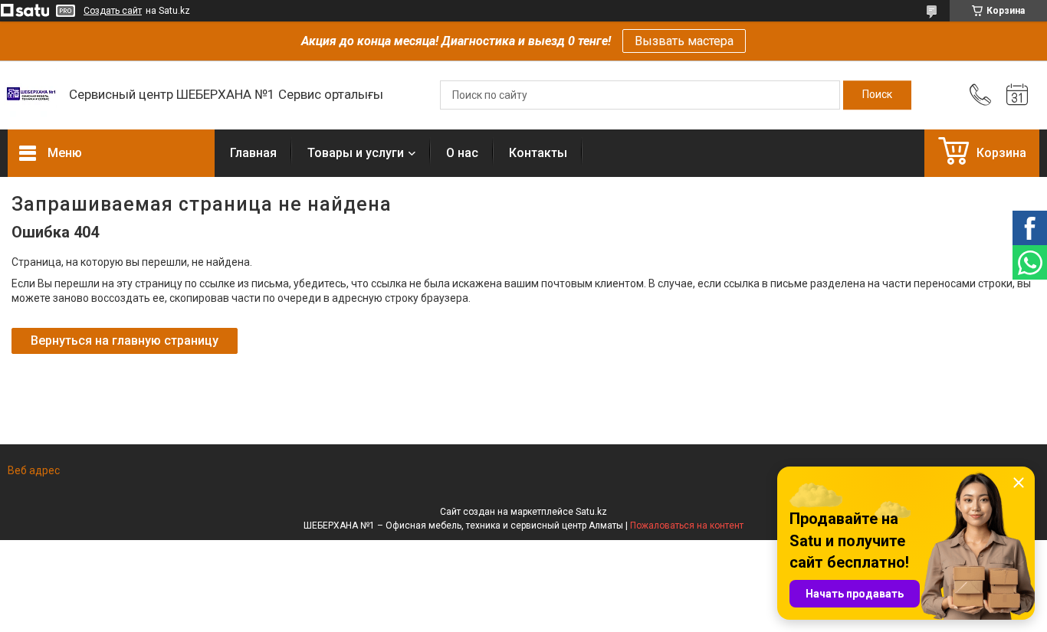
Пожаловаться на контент (686, 525)
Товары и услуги (355, 153)
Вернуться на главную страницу (124, 340)
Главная (253, 153)
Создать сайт (113, 10)
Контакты (538, 153)
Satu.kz (591, 511)
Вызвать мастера (684, 41)
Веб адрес (34, 470)
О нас (462, 153)
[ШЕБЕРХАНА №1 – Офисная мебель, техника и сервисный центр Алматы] (30, 95)
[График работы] (1017, 95)
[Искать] (877, 95)
